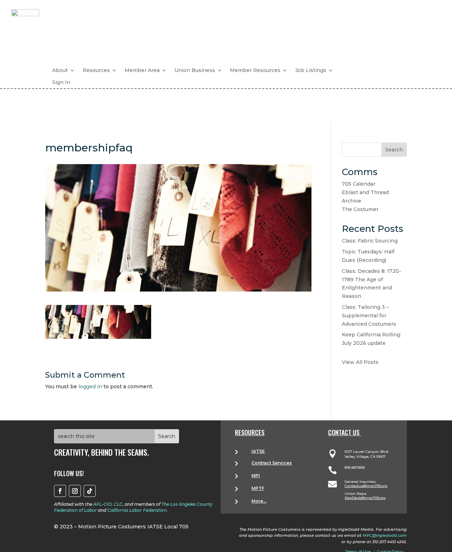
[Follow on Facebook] (60, 491)
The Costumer (360, 209)
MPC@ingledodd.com (385, 535)
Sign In (61, 82)
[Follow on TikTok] (90, 491)
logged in (90, 386)
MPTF (257, 488)
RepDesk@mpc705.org (365, 498)
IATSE (258, 451)
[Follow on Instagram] (75, 491)
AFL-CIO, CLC (108, 504)
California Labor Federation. (137, 510)
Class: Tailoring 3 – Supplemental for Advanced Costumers (369, 315)
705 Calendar (358, 184)
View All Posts (360, 362)
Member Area (142, 70)
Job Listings (310, 70)
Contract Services (271, 463)
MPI (255, 475)
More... (258, 501)
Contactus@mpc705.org (366, 486)
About (60, 70)
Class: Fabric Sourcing (370, 241)
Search (394, 149)
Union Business (194, 70)
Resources (96, 70)
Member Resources (255, 70)
